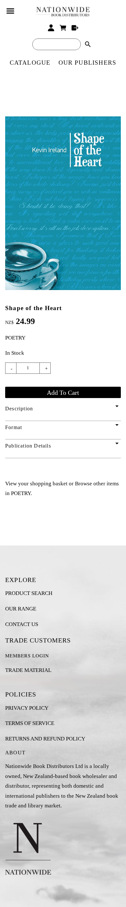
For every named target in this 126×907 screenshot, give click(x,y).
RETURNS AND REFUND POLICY (45, 739)
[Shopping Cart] (63, 28)
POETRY (15, 338)
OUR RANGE (20, 609)
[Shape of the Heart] (63, 288)
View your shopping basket (36, 483)
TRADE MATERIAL (28, 670)
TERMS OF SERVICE (29, 723)
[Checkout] (75, 28)
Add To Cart (63, 392)
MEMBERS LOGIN (27, 655)
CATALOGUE (30, 62)
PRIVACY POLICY (26, 708)
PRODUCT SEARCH (28, 593)
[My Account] (51, 28)
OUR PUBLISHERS (87, 62)
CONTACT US (21, 624)
